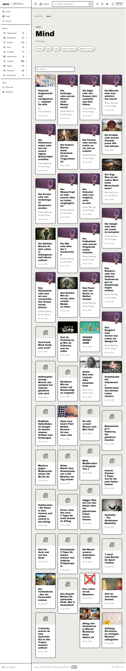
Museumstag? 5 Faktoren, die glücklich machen (111, 433)
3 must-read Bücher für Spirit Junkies (112, 558)
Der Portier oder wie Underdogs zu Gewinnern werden (44, 201)
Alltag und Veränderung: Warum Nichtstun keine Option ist (89, 630)
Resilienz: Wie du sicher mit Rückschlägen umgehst (67, 387)
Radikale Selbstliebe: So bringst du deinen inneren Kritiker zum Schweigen (45, 429)
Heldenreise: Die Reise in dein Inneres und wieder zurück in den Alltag (45, 513)
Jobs (57, 49)
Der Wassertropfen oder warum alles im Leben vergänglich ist (67, 197)
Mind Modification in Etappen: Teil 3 (89, 464)
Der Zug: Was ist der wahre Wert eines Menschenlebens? (112, 181)
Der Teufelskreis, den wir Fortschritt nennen (45, 594)
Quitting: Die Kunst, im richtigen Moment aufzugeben (112, 634)
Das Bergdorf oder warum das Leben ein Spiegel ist (111, 334)
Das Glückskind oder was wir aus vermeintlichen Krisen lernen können (45, 298)
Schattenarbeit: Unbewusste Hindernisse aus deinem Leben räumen (112, 387)
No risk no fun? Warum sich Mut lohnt (89, 425)
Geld (48, 49)
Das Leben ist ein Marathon (88, 592)
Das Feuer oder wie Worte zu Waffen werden (88, 293)
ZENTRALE (38, 16)
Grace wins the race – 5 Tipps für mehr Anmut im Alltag (67, 515)
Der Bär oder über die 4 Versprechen (67, 249)
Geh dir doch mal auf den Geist (43, 553)
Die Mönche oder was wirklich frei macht (111, 94)
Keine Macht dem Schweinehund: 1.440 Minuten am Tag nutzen (67, 472)
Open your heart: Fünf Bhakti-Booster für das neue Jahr (66, 428)
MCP (117, 667)
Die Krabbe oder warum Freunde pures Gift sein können (112, 140)
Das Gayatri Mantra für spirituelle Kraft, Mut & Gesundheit (67, 599)
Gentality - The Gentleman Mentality (111, 519)
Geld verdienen (69, 49)
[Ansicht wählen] (107, 4)
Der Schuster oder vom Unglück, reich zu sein (88, 196)
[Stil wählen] (102, 4)
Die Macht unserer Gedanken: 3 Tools (88, 553)
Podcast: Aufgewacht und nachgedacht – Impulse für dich (45, 97)
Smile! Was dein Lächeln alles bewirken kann (88, 379)
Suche (8, 21)
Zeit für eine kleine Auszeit (111, 597)
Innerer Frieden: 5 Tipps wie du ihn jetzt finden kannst (111, 477)
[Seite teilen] (97, 4)
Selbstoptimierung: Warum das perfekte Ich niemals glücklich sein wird (45, 385)
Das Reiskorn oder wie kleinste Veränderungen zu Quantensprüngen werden (111, 279)
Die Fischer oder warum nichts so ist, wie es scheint (89, 145)
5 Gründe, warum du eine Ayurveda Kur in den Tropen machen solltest (44, 638)
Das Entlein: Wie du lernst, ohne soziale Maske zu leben (67, 300)
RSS (113, 667)
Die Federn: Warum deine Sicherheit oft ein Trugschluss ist (67, 153)
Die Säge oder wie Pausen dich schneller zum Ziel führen (89, 97)
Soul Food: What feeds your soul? (45, 345)
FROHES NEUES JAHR (87, 340)
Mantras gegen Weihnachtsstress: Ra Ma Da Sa (45, 471)
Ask (122, 667)
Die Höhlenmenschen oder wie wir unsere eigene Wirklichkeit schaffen (45, 150)
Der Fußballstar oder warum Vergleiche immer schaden (89, 245)
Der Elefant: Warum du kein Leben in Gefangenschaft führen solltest (45, 251)
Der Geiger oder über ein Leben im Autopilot (112, 228)
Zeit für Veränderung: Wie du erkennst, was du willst (67, 344)
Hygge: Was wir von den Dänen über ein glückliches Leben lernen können (89, 510)
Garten (40, 49)
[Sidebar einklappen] (35, 4)
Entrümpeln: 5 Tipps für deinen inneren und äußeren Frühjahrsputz (67, 557)
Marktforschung (86, 49)
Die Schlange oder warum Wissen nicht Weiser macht (67, 99)
